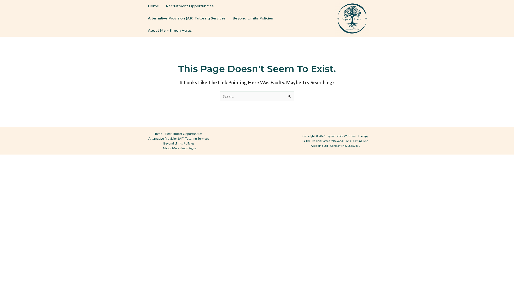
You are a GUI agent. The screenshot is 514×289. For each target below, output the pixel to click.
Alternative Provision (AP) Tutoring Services (187, 18)
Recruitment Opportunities (190, 6)
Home (153, 6)
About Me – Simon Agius (170, 30)
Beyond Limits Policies (253, 18)
